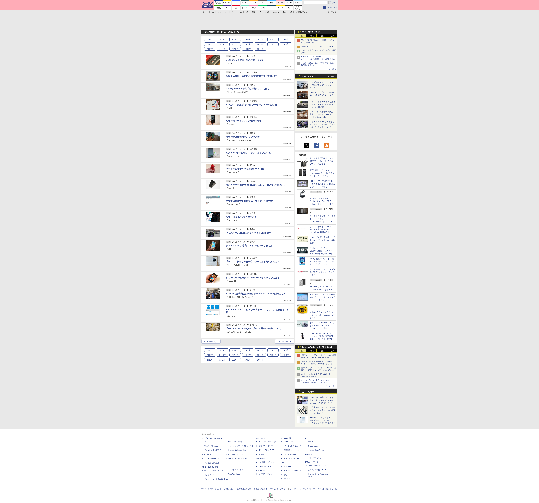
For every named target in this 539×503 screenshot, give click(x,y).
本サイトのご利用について (211, 489)
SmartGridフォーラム (236, 442)
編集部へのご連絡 (260, 489)
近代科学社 (260, 471)
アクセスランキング (311, 32)
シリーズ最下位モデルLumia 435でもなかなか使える (253, 277)
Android (276, 12)
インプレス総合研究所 (212, 450)
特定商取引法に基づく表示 (328, 489)
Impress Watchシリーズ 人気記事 (317, 347)
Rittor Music (261, 438)
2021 (273, 39)
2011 (222, 49)
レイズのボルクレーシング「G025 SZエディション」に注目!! (322, 85)
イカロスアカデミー (291, 459)
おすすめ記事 (308, 391)
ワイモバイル (237, 12)
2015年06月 (283, 341)
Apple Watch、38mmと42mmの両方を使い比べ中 (251, 76)
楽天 (254, 12)
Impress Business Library (237, 450)
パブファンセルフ (315, 458)
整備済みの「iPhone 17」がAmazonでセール (318, 46)
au (213, 12)
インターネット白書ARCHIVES (216, 479)
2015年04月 (212, 341)
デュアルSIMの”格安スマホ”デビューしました (249, 245)
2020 (285, 39)
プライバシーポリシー (278, 489)
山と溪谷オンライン (266, 462)
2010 (235, 49)
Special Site (307, 76)
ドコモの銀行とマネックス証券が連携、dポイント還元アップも (322, 272)
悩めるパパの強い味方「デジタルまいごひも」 (249, 153)
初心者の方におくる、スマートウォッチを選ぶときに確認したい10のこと (322, 410)
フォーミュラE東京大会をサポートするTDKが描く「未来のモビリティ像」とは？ (322, 124)
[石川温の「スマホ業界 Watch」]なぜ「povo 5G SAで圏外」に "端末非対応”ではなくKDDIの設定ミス (318, 59)
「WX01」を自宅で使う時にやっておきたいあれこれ (252, 261)
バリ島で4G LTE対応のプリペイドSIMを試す (248, 233)
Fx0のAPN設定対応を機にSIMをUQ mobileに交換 (251, 104)
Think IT (207, 442)
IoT (290, 12)
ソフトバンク (223, 12)
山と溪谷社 (260, 459)
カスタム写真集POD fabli (318, 470)
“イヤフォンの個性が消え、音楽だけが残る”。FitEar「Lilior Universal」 (322, 114)
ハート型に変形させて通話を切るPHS (245, 169)
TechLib (287, 478)
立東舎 (261, 454)
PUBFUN (308, 454)
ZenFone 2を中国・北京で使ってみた (245, 60)
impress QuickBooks (316, 450)
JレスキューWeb (290, 454)
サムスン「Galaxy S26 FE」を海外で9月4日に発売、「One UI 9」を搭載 (322, 325)
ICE (306, 438)
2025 (222, 39)
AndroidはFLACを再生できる (241, 217)
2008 (260, 49)
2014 (273, 44)
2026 (210, 39)
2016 (248, 44)
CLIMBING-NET (265, 466)
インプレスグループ (307, 489)
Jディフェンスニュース (292, 446)
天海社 (310, 442)
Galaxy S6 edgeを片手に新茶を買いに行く (248, 88)
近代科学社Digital (265, 474)
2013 (285, 44)
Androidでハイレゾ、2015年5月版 (243, 121)
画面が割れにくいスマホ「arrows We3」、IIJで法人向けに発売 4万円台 (322, 173)
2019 (210, 44)
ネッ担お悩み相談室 (211, 463)
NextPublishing (234, 474)
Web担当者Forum (211, 446)
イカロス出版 (286, 438)
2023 (248, 39)
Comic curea (313, 446)
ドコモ (205, 12)
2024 (235, 39)
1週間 (322, 36)
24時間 (311, 36)
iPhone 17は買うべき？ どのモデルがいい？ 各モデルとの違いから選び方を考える (322, 420)
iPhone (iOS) (264, 12)
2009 (248, 49)
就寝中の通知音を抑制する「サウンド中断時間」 (250, 201)
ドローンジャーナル (211, 459)
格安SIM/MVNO (302, 12)
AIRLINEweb (288, 442)
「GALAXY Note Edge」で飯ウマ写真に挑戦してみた (253, 328)
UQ (247, 12)
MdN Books (288, 466)
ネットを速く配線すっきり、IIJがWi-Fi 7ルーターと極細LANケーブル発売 (322, 161)
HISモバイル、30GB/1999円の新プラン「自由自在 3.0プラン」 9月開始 (322, 297)
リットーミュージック (267, 442)
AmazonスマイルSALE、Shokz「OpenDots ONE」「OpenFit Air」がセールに (321, 201)
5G (284, 12)
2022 (260, 39)
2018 (222, 44)
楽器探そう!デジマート (267, 446)
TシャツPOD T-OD (266, 450)
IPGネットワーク (311, 462)
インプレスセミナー (235, 454)
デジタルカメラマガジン (213, 471)
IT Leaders (208, 454)
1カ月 (332, 36)
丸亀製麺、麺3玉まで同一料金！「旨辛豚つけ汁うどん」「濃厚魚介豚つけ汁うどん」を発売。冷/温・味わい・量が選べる (318, 364)
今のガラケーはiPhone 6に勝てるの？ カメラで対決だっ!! (256, 185)
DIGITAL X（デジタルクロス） (239, 459)
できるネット (209, 475)
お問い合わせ (229, 489)
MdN (282, 463)
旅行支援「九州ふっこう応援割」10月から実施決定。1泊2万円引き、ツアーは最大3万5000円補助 (318, 370)
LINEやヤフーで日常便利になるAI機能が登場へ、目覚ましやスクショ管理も (322, 184)
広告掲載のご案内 (244, 489)
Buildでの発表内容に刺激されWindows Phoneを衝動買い (255, 293)
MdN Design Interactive (292, 471)
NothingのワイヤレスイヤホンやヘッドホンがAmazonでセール (322, 315)
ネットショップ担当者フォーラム (240, 446)
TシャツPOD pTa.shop (317, 466)
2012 (210, 49)
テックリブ (285, 475)
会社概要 (293, 489)
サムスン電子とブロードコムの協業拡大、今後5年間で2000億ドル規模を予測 (322, 229)
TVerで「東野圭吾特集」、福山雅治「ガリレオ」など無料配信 (322, 240)
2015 (260, 44)
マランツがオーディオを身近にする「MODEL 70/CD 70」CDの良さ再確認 (322, 104)
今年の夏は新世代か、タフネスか (243, 137)
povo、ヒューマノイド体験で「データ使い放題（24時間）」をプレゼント (322, 261)
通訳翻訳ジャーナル (291, 450)
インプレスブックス (235, 470)
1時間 (301, 36)
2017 (235, 44)
